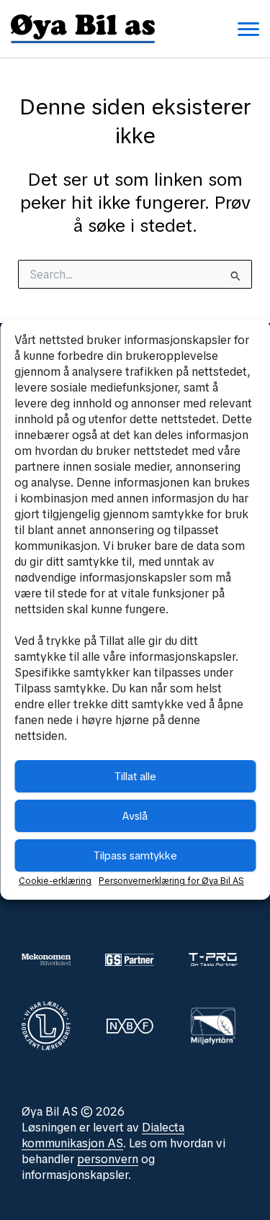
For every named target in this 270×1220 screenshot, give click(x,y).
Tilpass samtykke (135, 856)
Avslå (135, 816)
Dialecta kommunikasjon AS (103, 1135)
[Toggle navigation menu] (248, 29)
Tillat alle (135, 776)
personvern (107, 1159)
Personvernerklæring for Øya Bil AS (171, 881)
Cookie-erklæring (55, 881)
